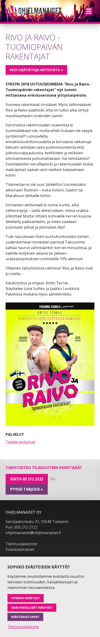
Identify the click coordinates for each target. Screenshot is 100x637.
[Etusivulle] (33, 11)
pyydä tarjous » (26, 489)
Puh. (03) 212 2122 (21, 527)
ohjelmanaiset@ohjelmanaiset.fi (33, 532)
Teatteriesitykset (20, 441)
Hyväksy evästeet (25, 598)
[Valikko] (88, 11)
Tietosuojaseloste (21, 543)
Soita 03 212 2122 (26, 479)
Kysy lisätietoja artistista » (36, 70)
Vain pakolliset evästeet (32, 607)
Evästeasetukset (20, 549)
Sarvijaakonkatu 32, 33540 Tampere (37, 521)
